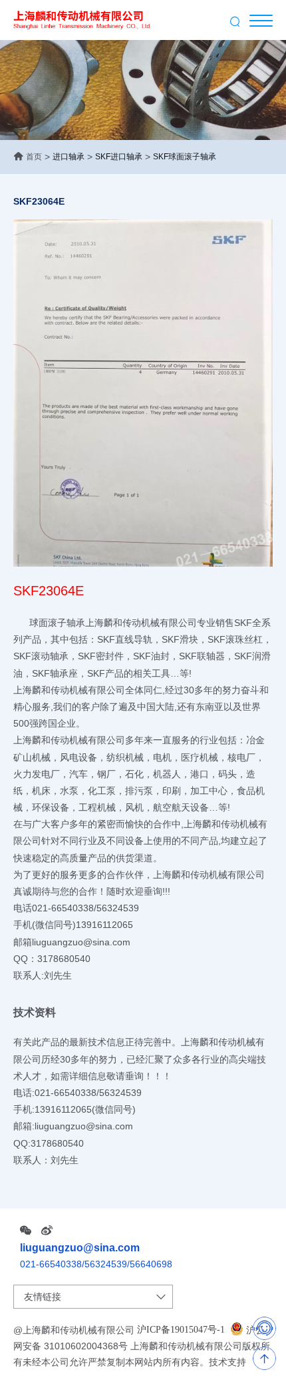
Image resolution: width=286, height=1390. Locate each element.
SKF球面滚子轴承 (184, 156)
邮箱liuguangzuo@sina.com (71, 941)
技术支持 (227, 1362)
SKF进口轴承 (118, 156)
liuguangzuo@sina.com (80, 1247)
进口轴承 (68, 156)
